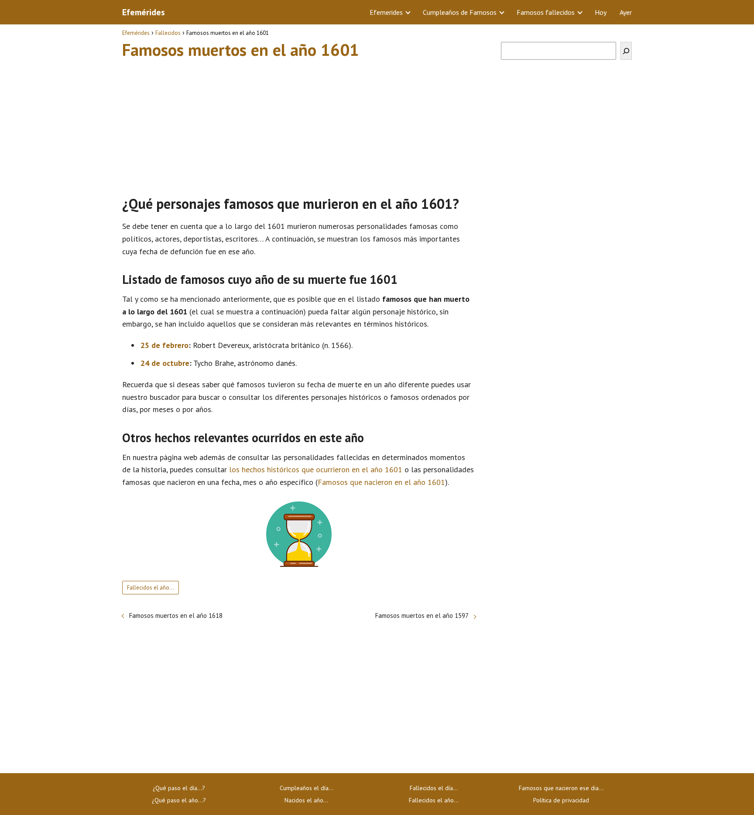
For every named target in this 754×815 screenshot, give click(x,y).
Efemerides (386, 12)
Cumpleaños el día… (306, 788)
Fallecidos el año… (150, 587)
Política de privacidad (561, 800)
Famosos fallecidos (546, 12)
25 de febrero (164, 345)
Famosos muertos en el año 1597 (422, 615)
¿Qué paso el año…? (179, 800)
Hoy (601, 12)
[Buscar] (626, 51)
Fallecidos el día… (434, 788)
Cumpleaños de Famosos (460, 12)
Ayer (626, 12)
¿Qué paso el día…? (179, 788)
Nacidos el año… (306, 800)
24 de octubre (165, 363)
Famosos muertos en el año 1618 (176, 615)
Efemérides (143, 12)
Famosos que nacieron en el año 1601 (381, 482)
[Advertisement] (299, 123)
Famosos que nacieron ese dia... (561, 788)
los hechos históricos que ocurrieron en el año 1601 (315, 469)
